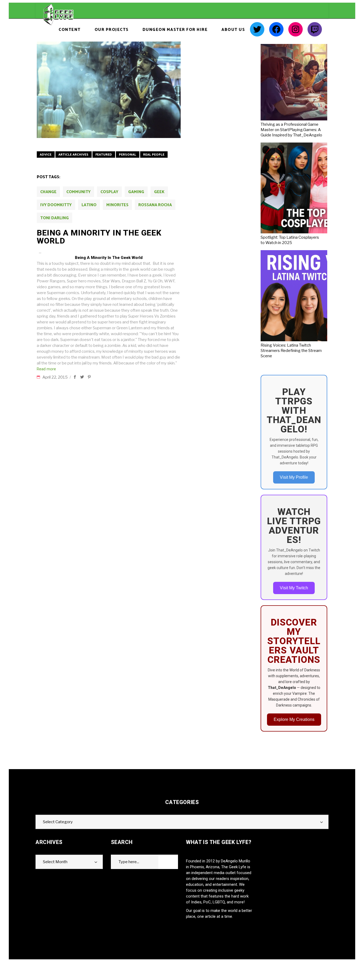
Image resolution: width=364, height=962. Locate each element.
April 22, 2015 (55, 377)
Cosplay (109, 192)
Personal (127, 154)
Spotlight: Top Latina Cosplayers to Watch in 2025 (290, 240)
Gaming (136, 192)
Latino (89, 205)
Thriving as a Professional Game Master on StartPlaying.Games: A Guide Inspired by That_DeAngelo (291, 129)
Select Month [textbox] (55, 861)
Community (78, 192)
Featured (103, 154)
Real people (153, 154)
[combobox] (182, 822)
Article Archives (73, 154)
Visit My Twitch (294, 588)
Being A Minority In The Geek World (99, 236)
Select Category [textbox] (58, 821)
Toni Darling (54, 218)
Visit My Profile (294, 477)
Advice (45, 154)
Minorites (117, 205)
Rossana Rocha (155, 205)
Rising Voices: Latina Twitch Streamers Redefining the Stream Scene (291, 350)
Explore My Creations (294, 719)
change (48, 192)
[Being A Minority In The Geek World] (109, 90)
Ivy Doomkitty (56, 205)
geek (159, 192)
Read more (46, 369)
